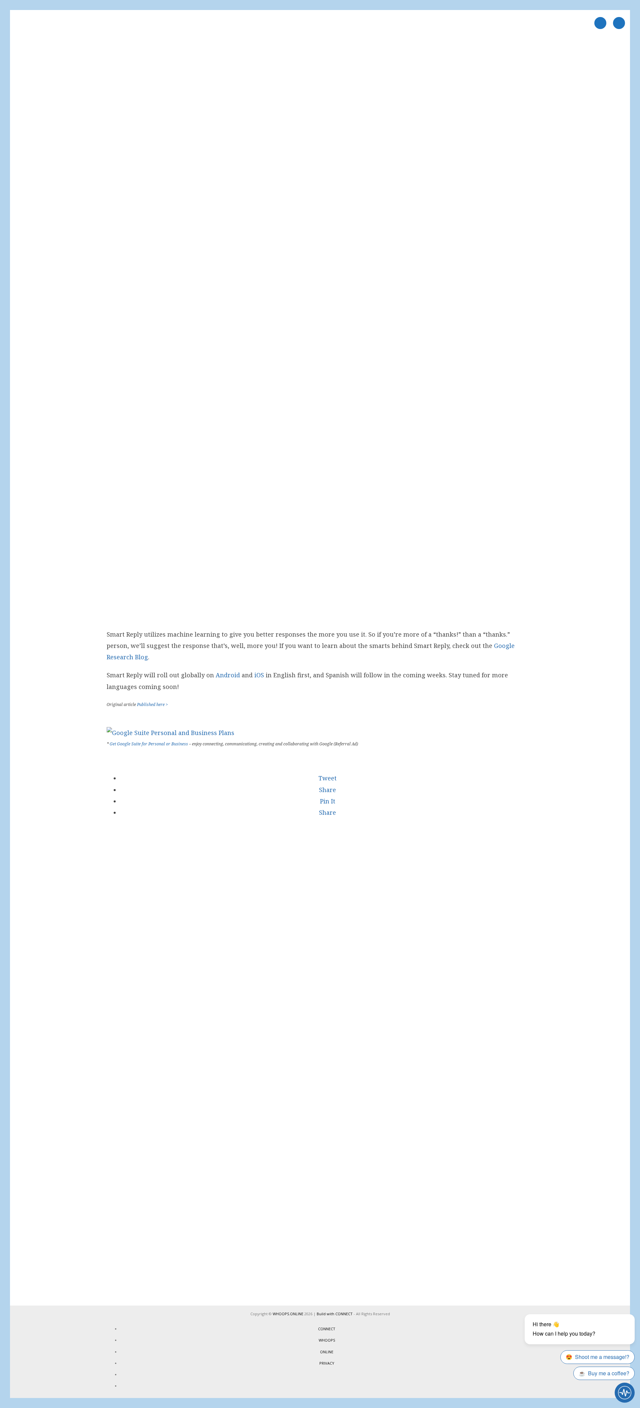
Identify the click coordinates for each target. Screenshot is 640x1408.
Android (228, 675)
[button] (327, 778)
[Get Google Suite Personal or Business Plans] (170, 733)
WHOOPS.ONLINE (288, 1313)
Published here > (152, 704)
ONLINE (326, 1351)
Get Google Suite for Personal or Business (149, 744)
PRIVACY (326, 1363)
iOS (259, 675)
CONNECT (326, 1328)
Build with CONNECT (335, 1313)
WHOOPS (327, 1340)
